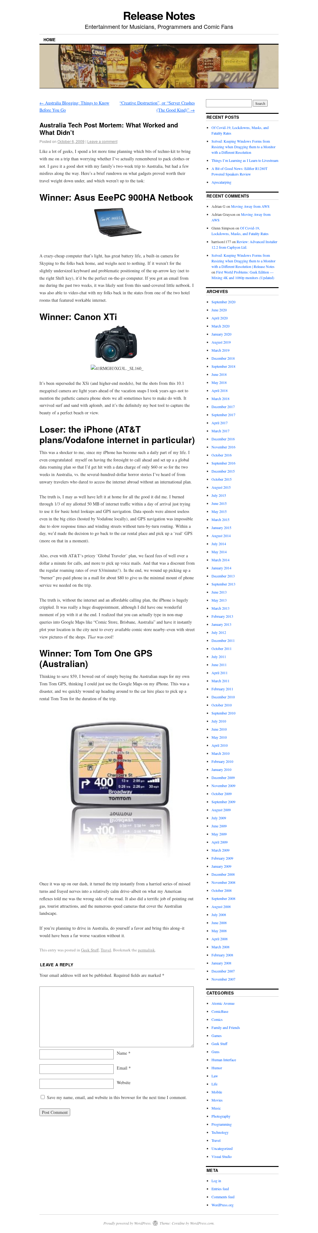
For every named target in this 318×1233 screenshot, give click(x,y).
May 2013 (219, 600)
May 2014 (219, 551)
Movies (217, 1099)
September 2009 (223, 801)
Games (216, 1035)
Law (214, 1075)
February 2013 (222, 616)
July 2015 (218, 495)
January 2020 (221, 334)
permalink (146, 950)
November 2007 (223, 979)
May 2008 (219, 930)
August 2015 (221, 487)
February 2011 (222, 688)
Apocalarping (221, 182)
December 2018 (223, 358)
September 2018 (223, 366)
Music (216, 1108)
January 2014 (221, 567)
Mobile (216, 1091)
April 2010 (219, 745)
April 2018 (219, 390)
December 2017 (223, 406)
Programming (221, 1124)
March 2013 (220, 608)
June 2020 (219, 309)
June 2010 (219, 729)
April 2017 (219, 422)
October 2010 (221, 704)
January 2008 (221, 962)
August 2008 (221, 906)
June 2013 (219, 592)
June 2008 (219, 922)
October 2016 (221, 454)
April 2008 (219, 938)
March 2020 (220, 325)
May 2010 (219, 737)
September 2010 (223, 712)
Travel (106, 950)
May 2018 (219, 382)
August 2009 (221, 809)
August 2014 (221, 535)
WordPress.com (202, 1223)
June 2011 (219, 664)
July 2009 (218, 817)
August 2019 (221, 342)
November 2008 (223, 882)
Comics (217, 1019)
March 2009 (220, 850)
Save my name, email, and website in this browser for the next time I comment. (117, 1097)
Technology (220, 1132)
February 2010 (222, 761)
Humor (216, 1067)
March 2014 (220, 559)
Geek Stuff (90, 950)
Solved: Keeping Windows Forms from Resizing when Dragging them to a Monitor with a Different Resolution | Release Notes (243, 261)
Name (123, 1053)
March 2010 (220, 753)
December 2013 (223, 575)
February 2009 (222, 858)
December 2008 (223, 874)
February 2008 (222, 954)
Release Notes (159, 15)
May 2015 (219, 511)
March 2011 (220, 680)
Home (49, 39)
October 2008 (221, 890)
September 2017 (223, 414)
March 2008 (220, 946)
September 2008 (223, 898)
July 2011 (218, 656)
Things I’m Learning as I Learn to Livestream (244, 160)
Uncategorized (222, 1148)
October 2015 (221, 479)
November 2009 (223, 785)
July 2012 (218, 632)
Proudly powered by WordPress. (127, 1223)
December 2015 (223, 471)
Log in (216, 1180)
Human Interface (223, 1059)
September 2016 (223, 463)
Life (214, 1083)
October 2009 (221, 793)
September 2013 (223, 583)
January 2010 (221, 769)
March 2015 (220, 519)
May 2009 (219, 833)
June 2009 (219, 825)
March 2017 (220, 430)
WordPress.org (222, 1204)
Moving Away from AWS (250, 206)
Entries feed (220, 1188)
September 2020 (223, 301)
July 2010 (218, 721)
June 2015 (219, 503)
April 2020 (219, 317)
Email (124, 1068)
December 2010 (223, 696)
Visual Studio (221, 1156)
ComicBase (219, 1011)
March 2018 (220, 398)
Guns (215, 1051)
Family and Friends (225, 1027)
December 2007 (223, 970)
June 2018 (219, 374)
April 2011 (219, 672)
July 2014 (218, 543)
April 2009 (219, 841)
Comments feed (222, 1196)
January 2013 (221, 624)
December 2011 (223, 640)
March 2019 (220, 350)
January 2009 (221, 866)
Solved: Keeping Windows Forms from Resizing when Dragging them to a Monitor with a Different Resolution (243, 147)
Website (123, 1082)
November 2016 (223, 446)
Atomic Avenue (222, 1003)
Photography (220, 1116)
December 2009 (223, 777)
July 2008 (218, 914)
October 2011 (221, 648)
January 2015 (221, 527)
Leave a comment (102, 141)
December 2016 (223, 438)
